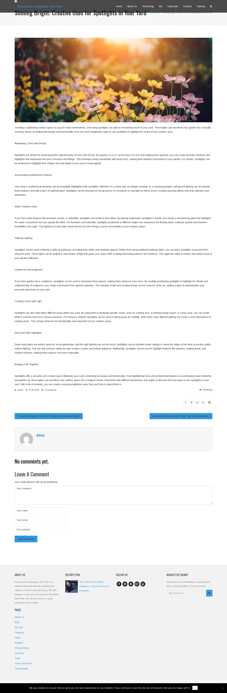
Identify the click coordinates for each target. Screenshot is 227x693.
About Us (132, 6)
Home (119, 6)
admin (20, 390)
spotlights (113, 155)
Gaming (201, 6)
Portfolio (19, 642)
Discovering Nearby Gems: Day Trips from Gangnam (180, 416)
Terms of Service (23, 663)
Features (19, 632)
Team (17, 658)
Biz (160, 6)
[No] (223, 688)
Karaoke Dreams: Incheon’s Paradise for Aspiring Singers (49, 416)
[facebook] (185, 402)
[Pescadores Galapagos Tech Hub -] (39, 6)
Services (19, 653)
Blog (17, 622)
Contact (19, 627)
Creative (187, 6)
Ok (195, 688)
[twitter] (191, 402)
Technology (148, 6)
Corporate (172, 6)
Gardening (207, 390)
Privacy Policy (22, 648)
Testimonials (21, 668)
